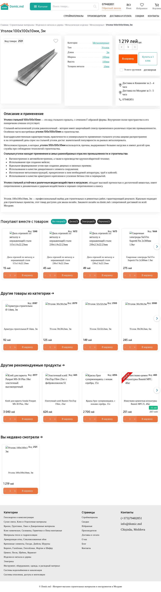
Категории (11, 512)
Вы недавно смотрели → (22, 437)
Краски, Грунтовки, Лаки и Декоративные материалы (29, 526)
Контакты (153, 16)
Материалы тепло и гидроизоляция (20, 535)
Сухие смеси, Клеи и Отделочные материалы (25, 522)
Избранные (87, 526)
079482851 (108, 4)
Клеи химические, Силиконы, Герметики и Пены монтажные (33, 530)
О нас (84, 539)
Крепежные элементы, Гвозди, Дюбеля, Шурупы (27, 544)
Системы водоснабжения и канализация (23, 570)
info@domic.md (131, 523)
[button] (157, 246)
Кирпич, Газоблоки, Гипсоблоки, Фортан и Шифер (28, 548)
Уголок (105, 47)
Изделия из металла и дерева (17, 557)
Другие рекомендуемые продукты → (33, 365)
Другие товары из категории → (27, 293)
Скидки (139, 16)
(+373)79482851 (131, 518)
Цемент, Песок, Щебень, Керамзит (20, 552)
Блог (84, 544)
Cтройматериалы (73, 16)
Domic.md (17, 6)
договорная (150, 69)
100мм (105, 57)
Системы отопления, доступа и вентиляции (24, 574)
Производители (96, 16)
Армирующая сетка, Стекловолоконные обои (25, 539)
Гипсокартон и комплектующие (19, 517)
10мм (106, 66)
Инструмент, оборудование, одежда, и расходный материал (32, 566)
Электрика (9, 561)
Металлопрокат (101, 43)
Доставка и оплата (120, 16)
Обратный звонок (111, 8)
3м (107, 52)
